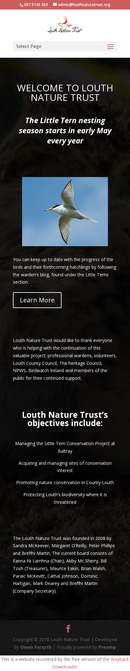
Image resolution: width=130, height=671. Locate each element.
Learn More (37, 300)
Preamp (107, 647)
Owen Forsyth (35, 647)
